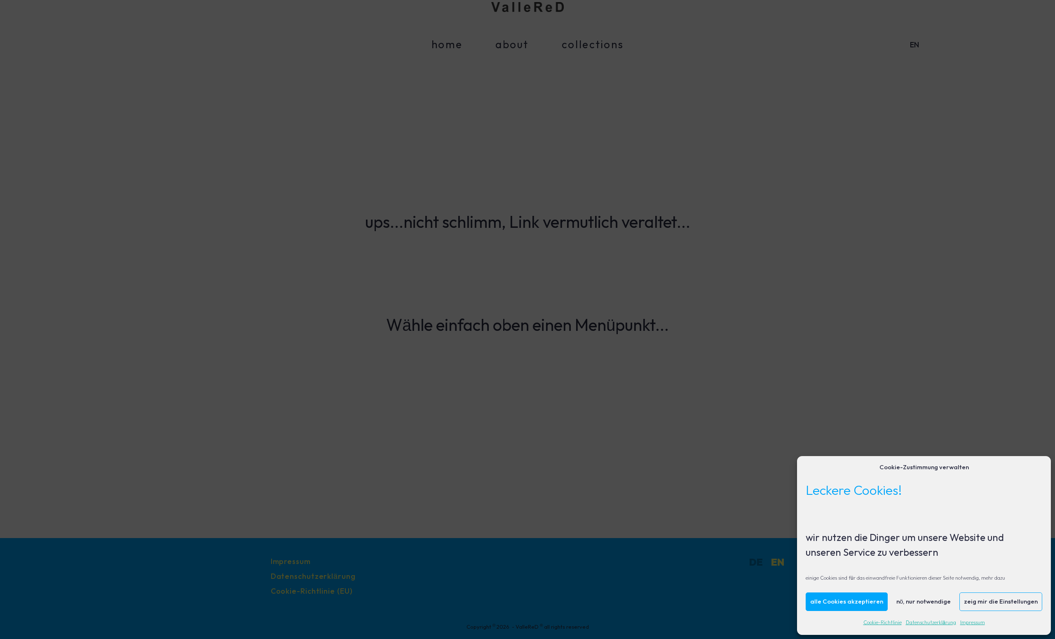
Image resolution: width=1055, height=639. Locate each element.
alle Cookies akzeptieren (846, 602)
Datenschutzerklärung (931, 622)
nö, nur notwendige (923, 602)
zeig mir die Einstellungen (1001, 602)
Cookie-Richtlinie (882, 622)
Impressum (972, 622)
